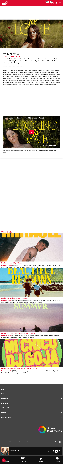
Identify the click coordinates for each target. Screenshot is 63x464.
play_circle (56, 451)
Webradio (4, 394)
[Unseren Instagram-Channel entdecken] (61, 442)
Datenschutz (12, 442)
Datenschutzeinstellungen (25, 442)
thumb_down (53, 451)
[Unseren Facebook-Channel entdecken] (59, 442)
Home (3, 389)
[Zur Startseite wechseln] (5, 3)
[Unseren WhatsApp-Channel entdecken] (56, 442)
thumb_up (59, 451)
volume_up (49, 451)
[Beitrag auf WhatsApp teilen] (8, 54)
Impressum (4, 442)
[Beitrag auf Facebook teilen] (11, 54)
